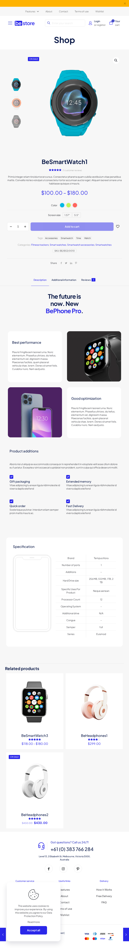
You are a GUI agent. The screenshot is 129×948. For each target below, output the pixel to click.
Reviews (87, 279)
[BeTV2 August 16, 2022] (3, 934)
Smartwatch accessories (80, 244)
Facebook (54, 3)
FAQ (104, 902)
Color (54, 205)
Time (78, 238)
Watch (87, 238)
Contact (64, 902)
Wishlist (64, 914)
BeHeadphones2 (34, 814)
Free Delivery (104, 896)
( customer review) (72, 170)
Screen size (54, 214)
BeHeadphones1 (94, 735)
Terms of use (64, 908)
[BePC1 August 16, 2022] (126, 934)
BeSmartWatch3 (34, 735)
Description (40, 279)
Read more (34, 921)
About (64, 896)
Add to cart (72, 226)
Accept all (33, 930)
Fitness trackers (40, 244)
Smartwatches (103, 244)
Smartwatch (67, 238)
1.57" (67, 214)
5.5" (76, 214)
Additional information (64, 279)
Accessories (51, 238)
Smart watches (58, 244)
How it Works (104, 889)
